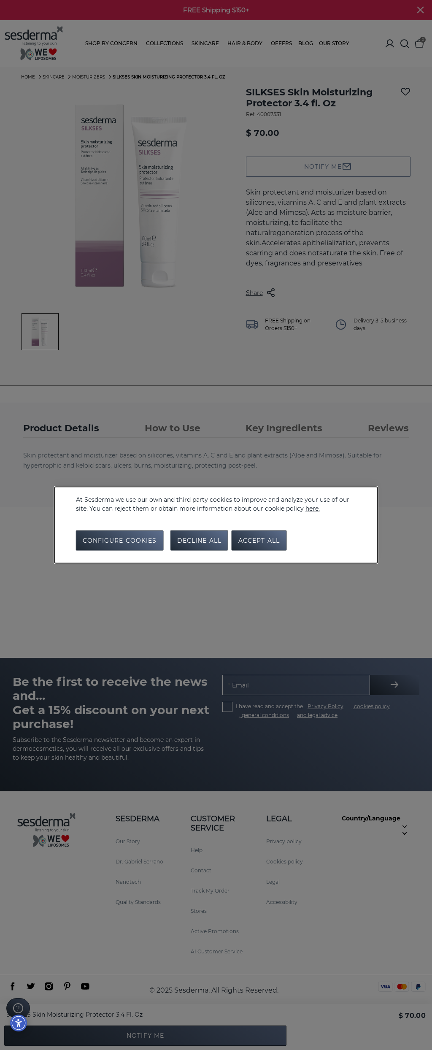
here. (312, 508)
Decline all (199, 540)
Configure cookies (120, 540)
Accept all (259, 540)
